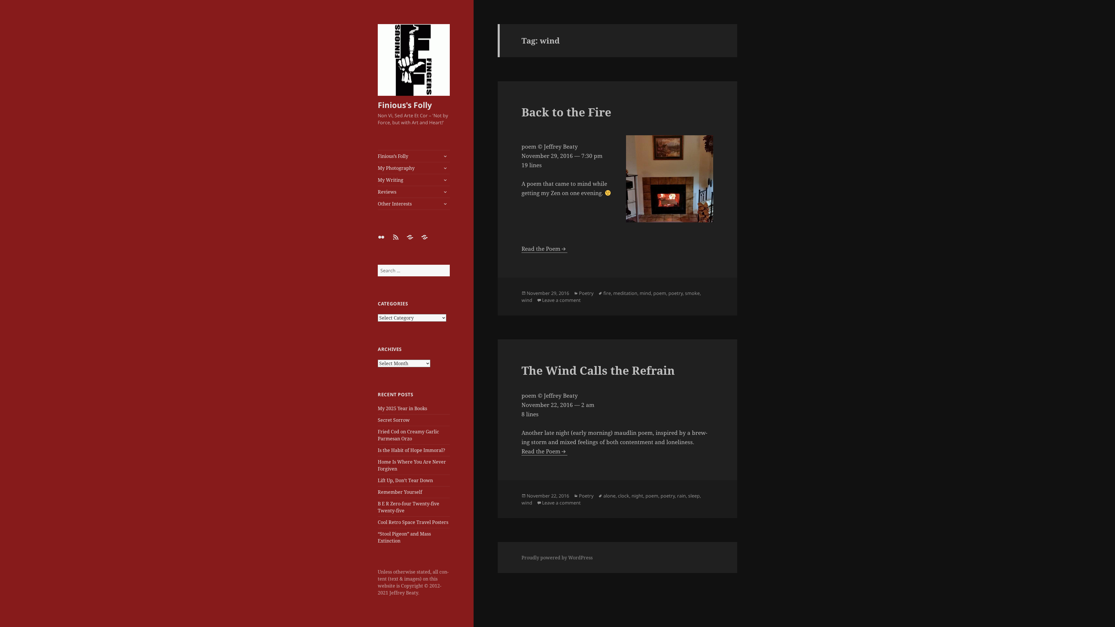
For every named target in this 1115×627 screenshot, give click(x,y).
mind (645, 293)
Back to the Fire (566, 112)
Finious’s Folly (393, 156)
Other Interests (395, 204)
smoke (692, 293)
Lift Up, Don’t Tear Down (405, 480)
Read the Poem (540, 249)
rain (681, 496)
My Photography (396, 168)
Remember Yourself (400, 492)
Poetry (586, 293)
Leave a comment (561, 300)
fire (607, 293)
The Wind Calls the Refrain (598, 370)
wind (526, 300)
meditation (625, 293)
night (637, 496)
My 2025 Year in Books (402, 408)
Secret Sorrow (394, 420)
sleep (694, 496)
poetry (675, 293)
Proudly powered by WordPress (557, 557)
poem (659, 293)
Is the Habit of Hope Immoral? (411, 450)
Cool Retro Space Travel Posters (413, 522)
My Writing (390, 180)
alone (609, 496)
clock (623, 496)
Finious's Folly (405, 105)
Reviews (387, 192)
